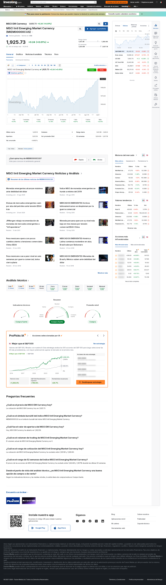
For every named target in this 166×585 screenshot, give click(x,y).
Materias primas (134, 25)
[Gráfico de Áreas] (13, 65)
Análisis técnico (16, 280)
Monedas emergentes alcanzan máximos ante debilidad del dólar (24, 190)
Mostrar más (103, 273)
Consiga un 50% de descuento (116, 2)
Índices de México (19, 10)
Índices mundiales (45, 10)
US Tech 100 (119, 62)
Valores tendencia (123, 200)
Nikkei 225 (118, 69)
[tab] (11, 287)
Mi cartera (115, 523)
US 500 (117, 58)
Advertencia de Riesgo (154, 579)
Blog (113, 514)
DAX (116, 66)
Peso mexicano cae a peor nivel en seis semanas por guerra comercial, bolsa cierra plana (23, 259)
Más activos (119, 161)
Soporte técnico (143, 523)
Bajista (81, 160)
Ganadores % (130, 161)
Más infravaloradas (121, 245)
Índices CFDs (70, 10)
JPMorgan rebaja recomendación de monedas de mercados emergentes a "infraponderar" (23, 224)
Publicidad (141, 519)
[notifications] (156, 2)
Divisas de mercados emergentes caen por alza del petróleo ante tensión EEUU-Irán (24, 206)
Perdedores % (143, 161)
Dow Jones (119, 55)
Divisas (117, 26)
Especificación (93, 10)
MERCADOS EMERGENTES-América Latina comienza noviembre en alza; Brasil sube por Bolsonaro (76, 241)
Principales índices (32, 10)
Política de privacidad (136, 579)
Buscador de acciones (111, 6)
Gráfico (19, 54)
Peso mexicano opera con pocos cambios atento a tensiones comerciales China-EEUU (24, 241)
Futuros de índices (58, 10)
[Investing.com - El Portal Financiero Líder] (12, 2)
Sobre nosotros (143, 514)
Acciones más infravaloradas (121, 237)
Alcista (99, 160)
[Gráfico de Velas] (8, 65)
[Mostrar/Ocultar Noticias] (59, 65)
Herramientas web (118, 528)
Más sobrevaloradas (138, 245)
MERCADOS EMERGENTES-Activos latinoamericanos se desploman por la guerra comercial (77, 206)
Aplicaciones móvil (118, 519)
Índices (7, 10)
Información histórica (22, 60)
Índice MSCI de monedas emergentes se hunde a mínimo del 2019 (77, 190)
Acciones (143, 26)
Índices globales (82, 10)
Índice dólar (119, 73)
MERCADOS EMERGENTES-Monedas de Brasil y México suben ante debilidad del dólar (77, 259)
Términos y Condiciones (117, 579)
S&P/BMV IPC (119, 51)
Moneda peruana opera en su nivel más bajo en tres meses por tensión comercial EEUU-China (77, 224)
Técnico (48, 54)
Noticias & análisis (34, 54)
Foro (56, 54)
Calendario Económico (94, 6)
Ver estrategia (99, 344)
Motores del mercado (124, 155)
